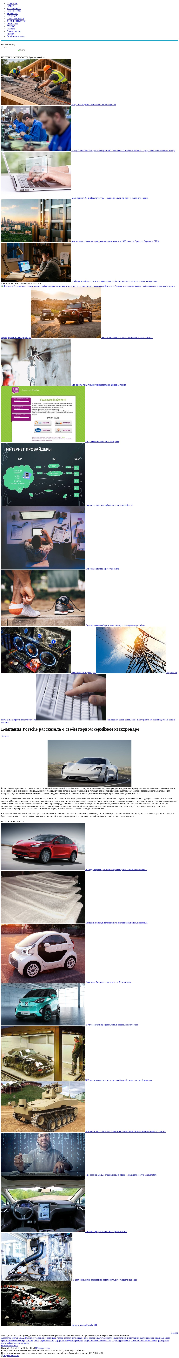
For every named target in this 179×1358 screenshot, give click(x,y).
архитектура (50, 1338)
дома (86, 1338)
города (60, 1338)
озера (22, 1340)
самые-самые (98, 1340)
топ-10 (143, 1340)
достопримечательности (100, 1338)
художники (17, 1343)
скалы (108, 1340)
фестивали (152, 1340)
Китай (15, 1338)
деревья (67, 1338)
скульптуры (117, 1340)
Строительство (14, 31)
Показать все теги (9, 1345)
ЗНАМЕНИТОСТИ (16, 21)
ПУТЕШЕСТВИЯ (15, 18)
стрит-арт (135, 1340)
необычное (14, 1340)
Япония (28, 1338)
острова (29, 1340)
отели (36, 1340)
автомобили (38, 1338)
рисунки (88, 1340)
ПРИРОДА (12, 16)
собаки (126, 1340)
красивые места (162, 1338)
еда (114, 1338)
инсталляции (133, 1338)
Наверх (174, 1333)
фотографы (6, 1343)
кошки (151, 1338)
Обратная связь (42, 1348)
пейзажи (50, 1340)
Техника (5, 736)
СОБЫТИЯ (12, 23)
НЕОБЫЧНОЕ (14, 8)
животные (121, 1338)
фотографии (163, 1340)
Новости (11, 28)
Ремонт (10, 34)
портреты (59, 1340)
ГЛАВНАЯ (12, 3)
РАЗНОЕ (11, 26)
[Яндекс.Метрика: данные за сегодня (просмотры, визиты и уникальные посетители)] (10, 1355)
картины (144, 1338)
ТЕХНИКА (12, 13)
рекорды (79, 1340)
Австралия (6, 1338)
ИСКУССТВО (14, 11)
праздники (69, 1340)
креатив (5, 1340)
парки (43, 1340)
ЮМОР (10, 6)
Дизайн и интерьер (16, 36)
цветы (26, 1343)
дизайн (79, 1338)
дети (74, 1338)
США (21, 1338)
